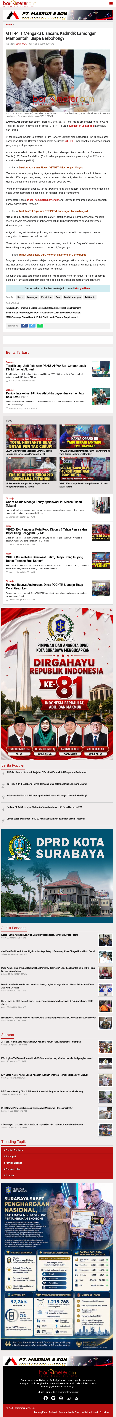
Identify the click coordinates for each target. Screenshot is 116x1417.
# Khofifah (9, 1175)
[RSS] (76, 1399)
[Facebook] (24, 326)
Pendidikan (46, 297)
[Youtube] (69, 1399)
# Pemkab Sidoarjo (13, 1163)
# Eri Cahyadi (10, 1156)
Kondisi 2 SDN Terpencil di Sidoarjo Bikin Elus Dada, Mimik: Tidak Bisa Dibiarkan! (43, 308)
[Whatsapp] (40, 326)
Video (8, 526)
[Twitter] (32, 326)
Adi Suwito (90, 297)
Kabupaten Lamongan (81, 125)
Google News (82, 288)
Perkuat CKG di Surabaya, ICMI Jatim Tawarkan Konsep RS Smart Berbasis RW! (44, 807)
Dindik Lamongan (72, 297)
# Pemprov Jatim (12, 1169)
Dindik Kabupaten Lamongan (43, 199)
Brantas (10, 362)
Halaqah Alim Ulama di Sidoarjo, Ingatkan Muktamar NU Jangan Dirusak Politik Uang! (47, 795)
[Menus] (111, 4)
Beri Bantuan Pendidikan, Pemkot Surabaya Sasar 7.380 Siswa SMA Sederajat (43, 312)
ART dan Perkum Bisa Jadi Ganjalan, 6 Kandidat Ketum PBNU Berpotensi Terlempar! (46, 772)
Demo (20, 297)
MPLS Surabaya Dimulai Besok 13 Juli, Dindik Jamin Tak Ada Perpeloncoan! (41, 317)
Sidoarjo (10, 498)
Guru (58, 297)
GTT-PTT (70, 140)
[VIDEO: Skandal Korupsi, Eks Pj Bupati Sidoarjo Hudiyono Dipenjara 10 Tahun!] (31, 469)
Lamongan (32, 297)
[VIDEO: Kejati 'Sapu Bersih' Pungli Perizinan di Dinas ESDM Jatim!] (85, 469)
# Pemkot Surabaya (13, 1150)
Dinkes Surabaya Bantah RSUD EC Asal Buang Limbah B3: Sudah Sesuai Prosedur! (46, 819)
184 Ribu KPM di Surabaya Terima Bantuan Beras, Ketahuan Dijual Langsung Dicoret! (47, 784)
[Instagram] (61, 1399)
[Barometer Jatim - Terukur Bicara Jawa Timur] (19, 3)
